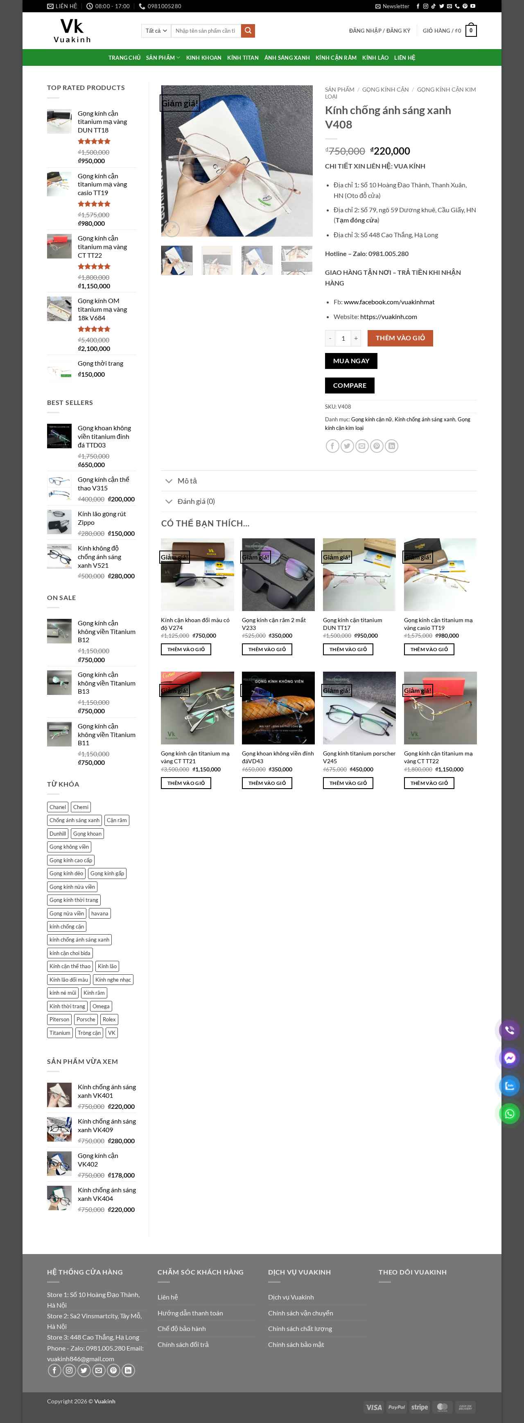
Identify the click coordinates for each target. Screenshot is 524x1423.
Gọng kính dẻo (66, 873)
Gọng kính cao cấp (71, 860)
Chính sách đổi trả (183, 1344)
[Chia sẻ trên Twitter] (347, 446)
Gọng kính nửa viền (72, 886)
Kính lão (107, 966)
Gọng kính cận (385, 89)
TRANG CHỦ (124, 57)
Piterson (59, 1019)
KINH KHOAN (204, 57)
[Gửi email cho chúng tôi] (449, 6)
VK (111, 1033)
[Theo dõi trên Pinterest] (465, 6)
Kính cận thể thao (70, 966)
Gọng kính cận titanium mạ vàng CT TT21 (195, 757)
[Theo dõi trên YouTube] (472, 6)
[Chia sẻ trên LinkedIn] (391, 446)
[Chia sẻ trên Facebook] (332, 446)
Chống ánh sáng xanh (74, 820)
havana (99, 913)
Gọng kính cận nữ (371, 419)
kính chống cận (67, 926)
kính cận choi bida (70, 953)
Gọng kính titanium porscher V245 (359, 757)
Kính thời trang (67, 1006)
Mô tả (187, 481)
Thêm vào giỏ (400, 338)
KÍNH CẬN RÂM (336, 57)
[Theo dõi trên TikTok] (433, 6)
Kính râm (94, 992)
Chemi (80, 807)
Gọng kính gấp (107, 873)
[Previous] (174, 161)
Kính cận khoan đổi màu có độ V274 (195, 623)
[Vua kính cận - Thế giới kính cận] (88, 30)
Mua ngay (351, 360)
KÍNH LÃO (375, 57)
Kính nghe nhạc (113, 979)
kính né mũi (63, 992)
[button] (392, 6)
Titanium (60, 1033)
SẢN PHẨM (160, 57)
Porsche (86, 1019)
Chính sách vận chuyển (300, 1313)
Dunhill (58, 833)
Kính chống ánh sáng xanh (425, 419)
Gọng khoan (87, 833)
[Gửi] (248, 31)
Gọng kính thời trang (74, 900)
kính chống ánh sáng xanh (79, 939)
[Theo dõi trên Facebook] (418, 6)
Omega (101, 1006)
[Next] (299, 161)
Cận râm (117, 820)
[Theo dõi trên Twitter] (441, 6)
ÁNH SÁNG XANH (287, 57)
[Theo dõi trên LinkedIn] (128, 1370)
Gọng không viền (69, 846)
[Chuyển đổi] (169, 481)
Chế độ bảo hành (182, 1328)
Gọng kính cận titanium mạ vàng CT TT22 (438, 757)
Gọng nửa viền (67, 913)
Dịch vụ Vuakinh (291, 1297)
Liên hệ (168, 1297)
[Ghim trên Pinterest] (377, 446)
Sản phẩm (340, 89)
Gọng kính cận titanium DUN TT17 (352, 623)
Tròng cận (89, 1033)
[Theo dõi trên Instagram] (425, 6)
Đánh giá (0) (196, 501)
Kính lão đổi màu (69, 979)
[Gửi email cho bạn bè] (362, 446)
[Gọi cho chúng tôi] (457, 6)
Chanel (58, 807)
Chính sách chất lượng (300, 1328)
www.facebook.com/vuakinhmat (389, 302)
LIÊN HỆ (405, 57)
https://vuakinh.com (388, 316)
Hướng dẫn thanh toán (190, 1313)
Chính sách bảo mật (296, 1344)
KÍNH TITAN (243, 57)
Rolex (109, 1019)
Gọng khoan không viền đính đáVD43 (278, 757)
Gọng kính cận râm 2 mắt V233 (274, 623)
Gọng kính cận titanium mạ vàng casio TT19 (438, 623)
